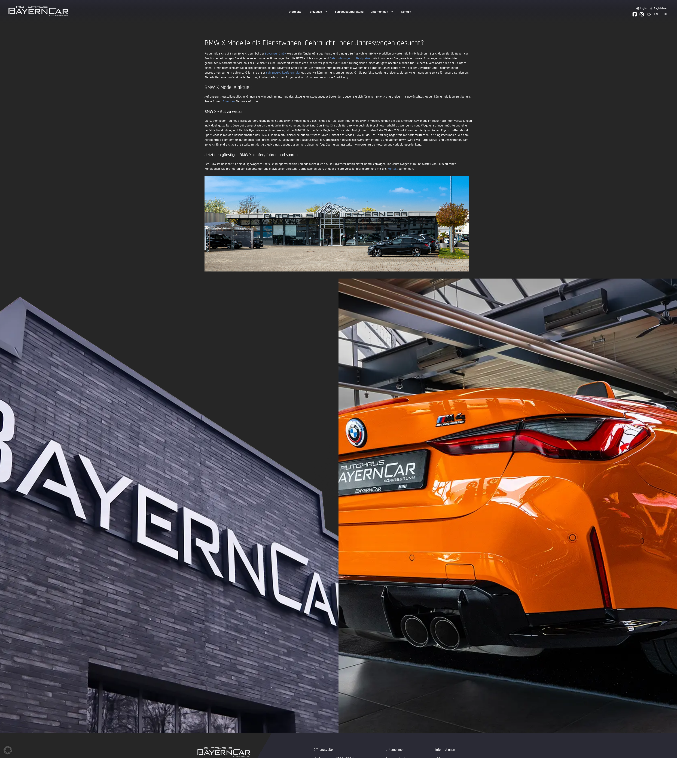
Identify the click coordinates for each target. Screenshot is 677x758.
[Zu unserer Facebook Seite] (634, 14)
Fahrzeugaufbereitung (349, 12)
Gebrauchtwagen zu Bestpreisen (350, 58)
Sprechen (229, 101)
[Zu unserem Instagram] (641, 14)
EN (656, 14)
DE (666, 14)
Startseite (295, 12)
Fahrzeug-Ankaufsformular (283, 73)
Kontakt (406, 12)
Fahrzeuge (315, 12)
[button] (8, 750)
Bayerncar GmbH (275, 54)
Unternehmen (379, 12)
